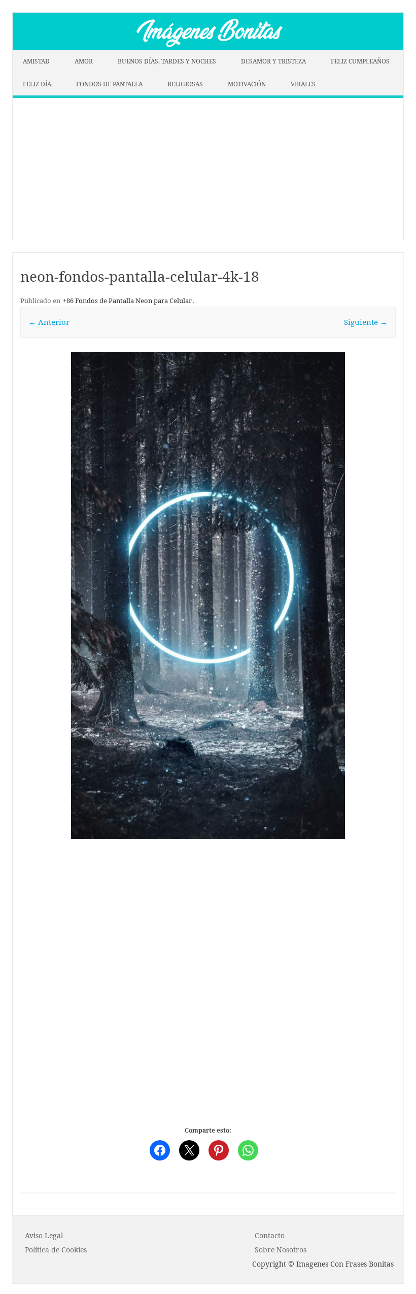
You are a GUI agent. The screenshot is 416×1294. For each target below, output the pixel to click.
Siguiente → (366, 322)
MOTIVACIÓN (247, 84)
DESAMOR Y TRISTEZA (273, 61)
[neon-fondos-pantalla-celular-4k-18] (207, 595)
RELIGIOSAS (185, 84)
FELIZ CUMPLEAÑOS (360, 61)
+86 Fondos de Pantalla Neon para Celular (127, 300)
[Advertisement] (208, 169)
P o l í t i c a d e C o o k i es (56, 1249)
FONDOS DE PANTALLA (109, 84)
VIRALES (303, 84)
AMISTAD (36, 61)
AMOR (84, 61)
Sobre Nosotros (280, 1249)
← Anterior (49, 322)
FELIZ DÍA (37, 84)
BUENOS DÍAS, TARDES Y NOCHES (167, 61)
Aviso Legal (44, 1235)
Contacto (270, 1235)
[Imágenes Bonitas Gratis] (208, 47)
